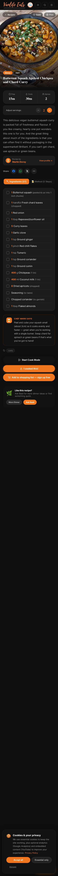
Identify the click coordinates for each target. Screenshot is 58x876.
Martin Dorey (19, 162)
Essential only (41, 860)
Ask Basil (30, 402)
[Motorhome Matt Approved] (30, 5)
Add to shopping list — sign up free (31, 377)
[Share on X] (27, 171)
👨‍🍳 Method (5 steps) (42, 181)
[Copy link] (34, 171)
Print (51, 15)
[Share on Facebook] (13, 171)
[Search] (44, 5)
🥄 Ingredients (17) (16, 181)
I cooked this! (31, 368)
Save (38, 15)
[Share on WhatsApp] (20, 171)
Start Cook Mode (31, 360)
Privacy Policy (31, 853)
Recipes (11, 14)
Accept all (18, 860)
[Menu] (51, 5)
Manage (12, 867)
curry (10, 350)
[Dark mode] (38, 5)
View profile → (45, 160)
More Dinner (14, 402)
